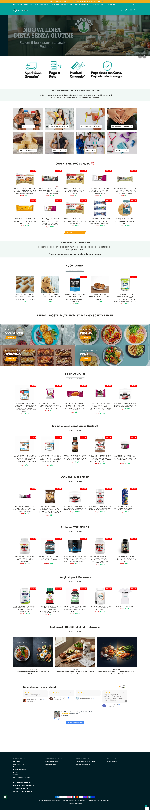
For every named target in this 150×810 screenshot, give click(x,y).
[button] (24, 701)
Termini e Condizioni (19, 767)
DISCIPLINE (84, 4)
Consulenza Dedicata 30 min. (85, 761)
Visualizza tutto (75, 232)
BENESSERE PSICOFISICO (47, 4)
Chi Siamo (16, 761)
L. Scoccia (110, 698)
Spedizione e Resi (18, 764)
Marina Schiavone (60, 699)
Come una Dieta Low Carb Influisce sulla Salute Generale (75, 673)
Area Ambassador (51, 764)
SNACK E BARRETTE (62, 4)
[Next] (144, 56)
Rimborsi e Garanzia (19, 769)
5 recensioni (83, 706)
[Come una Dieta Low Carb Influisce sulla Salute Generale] (75, 652)
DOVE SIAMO (111, 4)
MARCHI (103, 4)
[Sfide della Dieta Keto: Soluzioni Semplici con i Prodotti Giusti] (117, 652)
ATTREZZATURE (94, 4)
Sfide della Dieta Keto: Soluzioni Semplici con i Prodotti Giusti (116, 673)
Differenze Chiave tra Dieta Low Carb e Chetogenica (33, 673)
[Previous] (140, 56)
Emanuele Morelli (85, 705)
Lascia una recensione (75, 723)
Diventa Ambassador (51, 761)
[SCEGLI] (37, 334)
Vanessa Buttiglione (34, 698)
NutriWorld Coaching (83, 764)
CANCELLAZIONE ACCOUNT (21, 777)
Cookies (15, 775)
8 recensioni (30, 699)
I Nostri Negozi (112, 761)
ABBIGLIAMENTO (75, 4)
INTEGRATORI (17, 4)
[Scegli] (37, 355)
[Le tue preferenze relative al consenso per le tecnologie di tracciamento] (147, 808)
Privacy (15, 772)
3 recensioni (110, 699)
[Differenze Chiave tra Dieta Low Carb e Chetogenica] (33, 652)
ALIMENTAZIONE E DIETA (30, 4)
